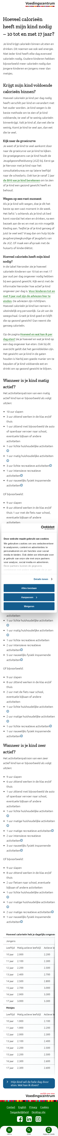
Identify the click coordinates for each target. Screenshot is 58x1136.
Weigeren (29, 606)
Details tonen (41, 579)
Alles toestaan (29, 588)
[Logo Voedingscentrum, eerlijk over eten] (29, 1095)
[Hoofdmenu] (9, 1130)
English (22, 1107)
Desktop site (38, 1111)
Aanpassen (27, 597)
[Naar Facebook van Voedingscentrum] (20, 1119)
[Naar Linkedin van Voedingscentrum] (29, 1119)
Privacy (33, 1107)
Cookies (44, 1107)
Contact (11, 1107)
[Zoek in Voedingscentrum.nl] (29, 1130)
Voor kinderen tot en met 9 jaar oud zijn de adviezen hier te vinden (29, 295)
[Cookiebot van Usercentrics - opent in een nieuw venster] (41, 528)
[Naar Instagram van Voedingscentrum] (38, 1119)
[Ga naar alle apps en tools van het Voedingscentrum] (49, 1130)
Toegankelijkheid (19, 1111)
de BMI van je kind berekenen (21, 180)
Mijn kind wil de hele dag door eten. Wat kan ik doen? (30, 1083)
